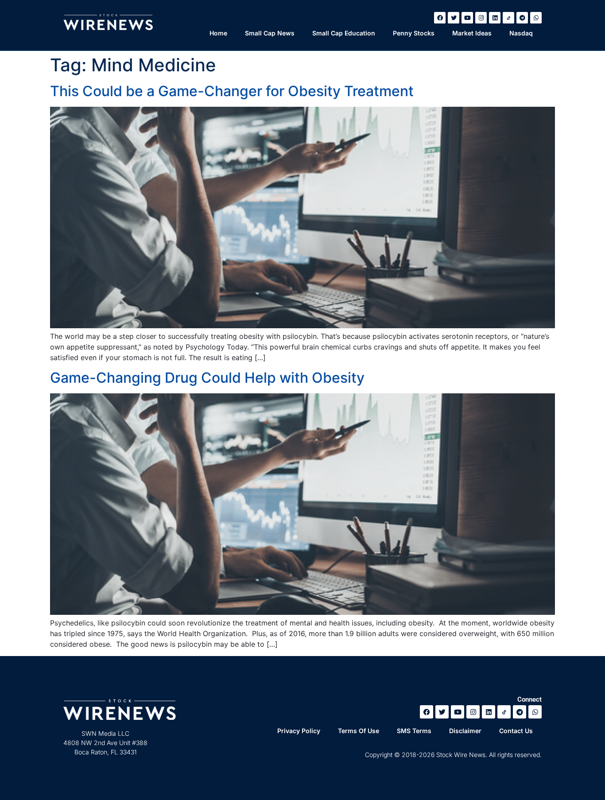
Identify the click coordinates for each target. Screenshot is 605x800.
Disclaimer (465, 730)
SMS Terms (414, 730)
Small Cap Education (343, 33)
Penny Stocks (413, 33)
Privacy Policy (298, 730)
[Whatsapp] (536, 17)
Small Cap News (270, 33)
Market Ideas (472, 33)
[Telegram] (522, 17)
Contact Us (516, 730)
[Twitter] (453, 17)
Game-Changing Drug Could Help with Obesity (207, 377)
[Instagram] (481, 17)
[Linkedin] (494, 17)
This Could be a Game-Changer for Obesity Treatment (232, 91)
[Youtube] (467, 17)
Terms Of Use (358, 730)
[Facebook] (440, 17)
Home (218, 33)
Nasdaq (521, 33)
